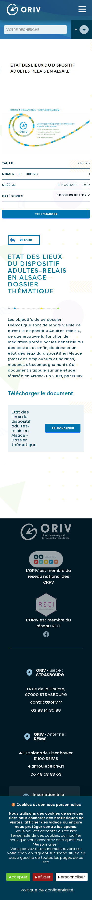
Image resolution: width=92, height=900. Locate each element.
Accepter (18, 876)
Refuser (43, 876)
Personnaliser (71, 876)
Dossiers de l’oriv (73, 195)
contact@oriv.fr (46, 702)
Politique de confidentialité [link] (47, 889)
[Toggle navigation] (82, 9)
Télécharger (46, 214)
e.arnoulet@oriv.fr (46, 766)
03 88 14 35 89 (46, 710)
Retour (26, 240)
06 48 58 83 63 (46, 774)
